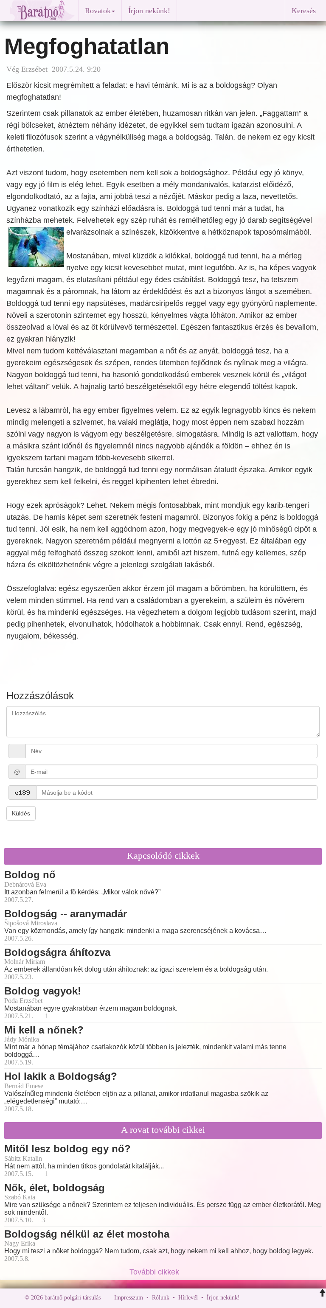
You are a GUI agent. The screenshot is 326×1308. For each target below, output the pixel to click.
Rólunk (160, 1298)
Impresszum (128, 1298)
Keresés (304, 10)
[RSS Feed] (288, 1298)
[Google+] (262, 1298)
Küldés (21, 813)
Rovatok (98, 10)
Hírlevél (188, 1298)
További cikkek (155, 1272)
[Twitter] (275, 1298)
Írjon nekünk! (149, 10)
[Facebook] (248, 1298)
